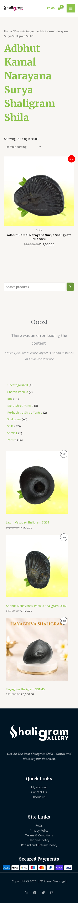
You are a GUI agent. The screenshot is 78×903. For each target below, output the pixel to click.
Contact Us (39, 792)
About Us (39, 797)
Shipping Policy (39, 840)
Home (8, 31)
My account (39, 787)
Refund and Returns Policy (39, 845)
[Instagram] (51, 892)
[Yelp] (26, 892)
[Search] (70, 287)
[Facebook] (34, 892)
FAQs (39, 825)
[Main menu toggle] (71, 8)
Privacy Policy (39, 830)
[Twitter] (43, 892)
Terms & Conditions (39, 835)
